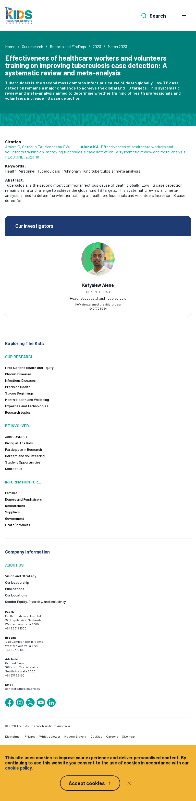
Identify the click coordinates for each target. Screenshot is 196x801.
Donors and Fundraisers (23, 499)
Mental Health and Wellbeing (27, 399)
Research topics (18, 412)
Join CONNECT (16, 436)
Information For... (23, 481)
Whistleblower (49, 736)
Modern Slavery (75, 736)
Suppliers (12, 512)
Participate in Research (23, 449)
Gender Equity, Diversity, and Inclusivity (35, 601)
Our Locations (16, 595)
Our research (32, 46)
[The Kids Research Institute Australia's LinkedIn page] (51, 702)
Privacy (30, 736)
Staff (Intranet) (17, 525)
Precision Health (17, 387)
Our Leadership (17, 582)
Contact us (13, 468)
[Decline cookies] (129, 783)
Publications (14, 588)
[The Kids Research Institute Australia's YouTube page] (40, 702)
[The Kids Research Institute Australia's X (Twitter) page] (30, 702)
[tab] (98, 292)
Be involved (17, 425)
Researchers (15, 505)
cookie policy (18, 768)
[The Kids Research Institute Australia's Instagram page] (20, 702)
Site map (128, 736)
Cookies (97, 736)
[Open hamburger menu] (184, 15)
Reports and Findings (68, 46)
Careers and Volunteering (25, 456)
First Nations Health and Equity (29, 367)
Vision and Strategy (20, 576)
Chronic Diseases (18, 374)
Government (14, 518)
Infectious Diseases (20, 380)
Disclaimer (13, 736)
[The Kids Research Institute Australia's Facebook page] (9, 702)
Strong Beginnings (19, 393)
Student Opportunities (23, 462)
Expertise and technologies (26, 406)
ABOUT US (14, 564)
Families (11, 493)
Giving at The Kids (19, 443)
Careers (112, 736)
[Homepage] (18, 15)
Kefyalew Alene (98, 285)
